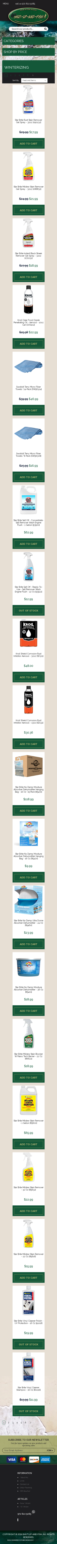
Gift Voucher (25, 1491)
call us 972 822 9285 (25, 4)
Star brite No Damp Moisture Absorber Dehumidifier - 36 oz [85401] (28, 989)
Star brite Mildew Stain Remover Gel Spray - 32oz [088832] (29, 188)
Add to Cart (28, 143)
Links (22, 1481)
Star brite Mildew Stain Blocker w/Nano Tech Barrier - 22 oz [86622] (28, 1056)
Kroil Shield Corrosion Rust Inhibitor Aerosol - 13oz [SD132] (28, 721)
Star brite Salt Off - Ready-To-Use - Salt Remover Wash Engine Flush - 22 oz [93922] (28, 589)
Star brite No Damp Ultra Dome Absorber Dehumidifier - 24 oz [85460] (28, 922)
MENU (6, 4)
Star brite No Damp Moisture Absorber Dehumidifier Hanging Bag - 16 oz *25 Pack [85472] (29, 789)
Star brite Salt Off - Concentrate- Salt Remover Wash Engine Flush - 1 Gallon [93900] (28, 522)
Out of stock (28, 610)
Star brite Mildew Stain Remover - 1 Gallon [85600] (29, 1122)
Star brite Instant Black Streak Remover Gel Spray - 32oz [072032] (28, 255)
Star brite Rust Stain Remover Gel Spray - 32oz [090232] (28, 121)
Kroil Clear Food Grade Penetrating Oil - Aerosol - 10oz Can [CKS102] (29, 322)
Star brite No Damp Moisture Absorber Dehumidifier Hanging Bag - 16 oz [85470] (29, 856)
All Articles (24, 1507)
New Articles (25, 1503)
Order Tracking (26, 1488)
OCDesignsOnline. (42, 1540)
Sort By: (15, 80)
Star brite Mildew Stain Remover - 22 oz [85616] (29, 1255)
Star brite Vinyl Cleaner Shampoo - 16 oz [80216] (28, 1388)
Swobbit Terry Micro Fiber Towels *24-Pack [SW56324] (28, 388)
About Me (24, 1477)
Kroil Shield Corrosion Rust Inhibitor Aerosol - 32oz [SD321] (28, 655)
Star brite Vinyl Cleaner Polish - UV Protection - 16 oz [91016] (28, 1322)
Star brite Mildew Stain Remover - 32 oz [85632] (29, 1188)
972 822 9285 (24, 1514)
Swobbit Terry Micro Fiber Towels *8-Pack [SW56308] (28, 454)
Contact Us (24, 1484)
